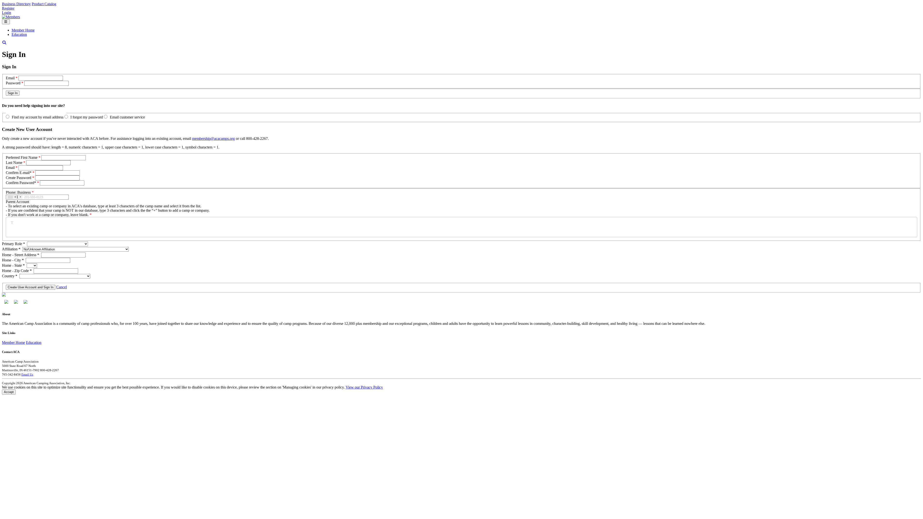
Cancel (61, 287)
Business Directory (16, 4)
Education (19, 34)
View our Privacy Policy (364, 387)
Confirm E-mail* (18, 173)
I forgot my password (86, 117)
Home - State (13, 265)
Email (10, 78)
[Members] (11, 17)
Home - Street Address (20, 255)
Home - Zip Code (17, 271)
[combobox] (14, 197)
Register (8, 8)
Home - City (13, 260)
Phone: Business (20, 192)
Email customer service (127, 117)
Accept (9, 392)
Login (6, 13)
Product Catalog (44, 4)
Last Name (14, 163)
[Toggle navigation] (6, 21)
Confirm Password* (21, 183)
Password (13, 83)
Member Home (23, 30)
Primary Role (13, 244)
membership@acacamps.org (213, 138)
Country (9, 276)
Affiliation (11, 249)
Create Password (18, 178)
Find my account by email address (37, 117)
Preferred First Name (21, 157)
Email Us (27, 374)
